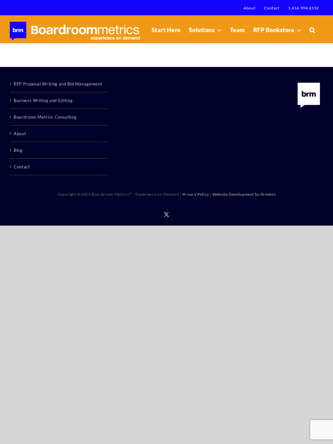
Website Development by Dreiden (244, 194)
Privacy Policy (195, 194)
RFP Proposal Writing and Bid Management (58, 83)
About (20, 133)
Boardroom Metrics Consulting (45, 117)
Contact (22, 166)
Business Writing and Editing (43, 100)
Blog (18, 150)
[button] (312, 30)
